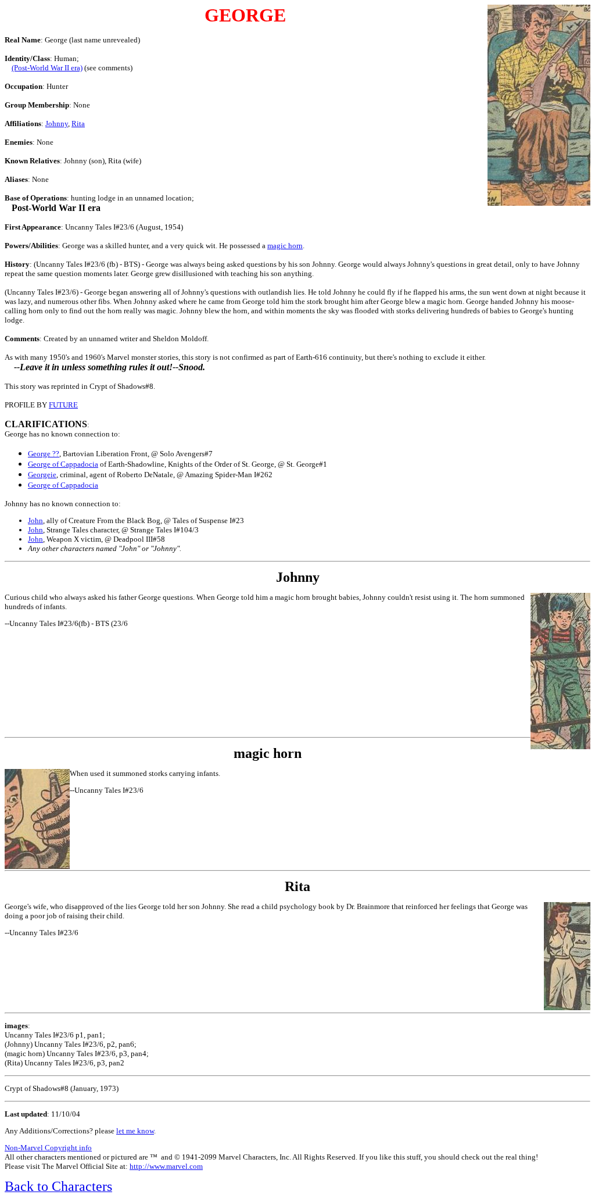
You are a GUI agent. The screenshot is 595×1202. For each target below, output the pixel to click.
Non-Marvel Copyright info (48, 1147)
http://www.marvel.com (166, 1166)
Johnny (56, 123)
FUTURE (63, 404)
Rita (78, 123)
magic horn (285, 245)
